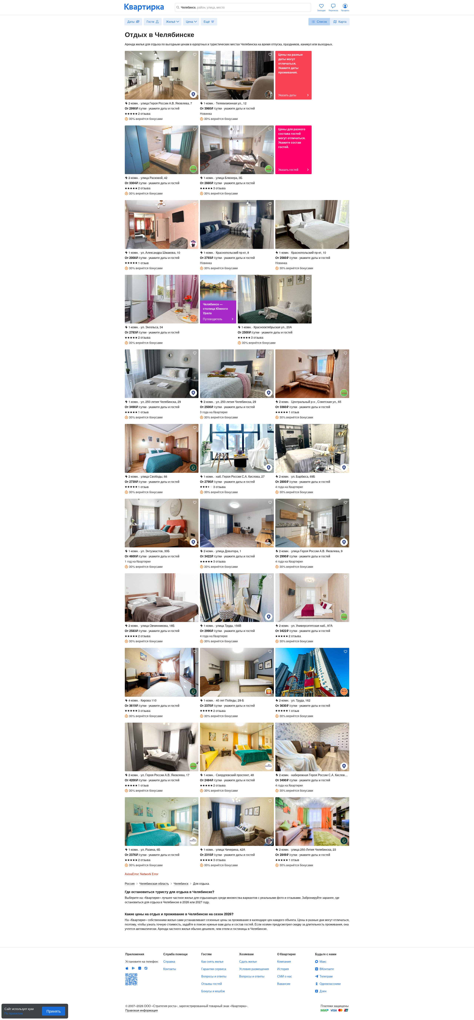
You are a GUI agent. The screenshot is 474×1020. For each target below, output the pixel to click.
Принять (53, 1011)
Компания (284, 961)
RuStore (146, 968)
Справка (169, 961)
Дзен (323, 991)
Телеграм (326, 976)
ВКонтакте (327, 969)
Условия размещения (254, 969)
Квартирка (146, 7)
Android (133, 968)
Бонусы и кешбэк (213, 991)
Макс (323, 961)
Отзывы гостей (211, 984)
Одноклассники (330, 984)
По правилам (13, 1012)
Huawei (139, 968)
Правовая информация (141, 1010)
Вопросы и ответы (213, 976)
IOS (127, 968)
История (283, 969)
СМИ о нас (284, 976)
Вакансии (283, 984)
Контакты (169, 969)
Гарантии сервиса (213, 969)
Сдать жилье (248, 961)
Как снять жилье (212, 961)
